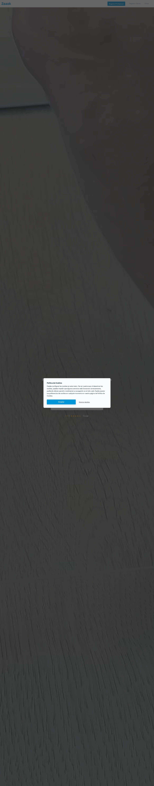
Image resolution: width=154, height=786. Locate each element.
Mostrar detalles (84, 402)
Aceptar (61, 402)
